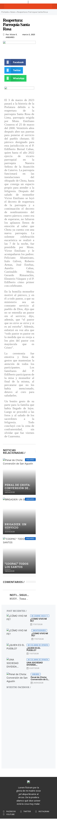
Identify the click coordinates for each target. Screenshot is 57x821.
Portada (5, 12)
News (12, 12)
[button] (2, 6)
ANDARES (10, 37)
